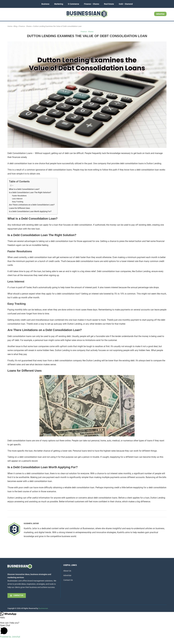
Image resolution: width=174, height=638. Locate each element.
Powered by (10, 636)
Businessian (43, 608)
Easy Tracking (17, 202)
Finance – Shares (91, 4)
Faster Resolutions (19, 196)
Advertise (160, 14)
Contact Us (68, 580)
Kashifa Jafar (31, 523)
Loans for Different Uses (19, 208)
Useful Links (70, 565)
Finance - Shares (25, 26)
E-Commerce (73, 4)
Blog (15, 26)
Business (45, 4)
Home (9, 26)
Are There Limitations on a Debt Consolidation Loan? (32, 205)
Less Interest (17, 199)
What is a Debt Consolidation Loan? (24, 189)
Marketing (58, 4)
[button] (87, 629)
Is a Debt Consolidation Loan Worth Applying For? (30, 211)
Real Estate (109, 4)
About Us (67, 571)
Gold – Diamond (126, 4)
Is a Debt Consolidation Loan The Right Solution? (30, 192)
